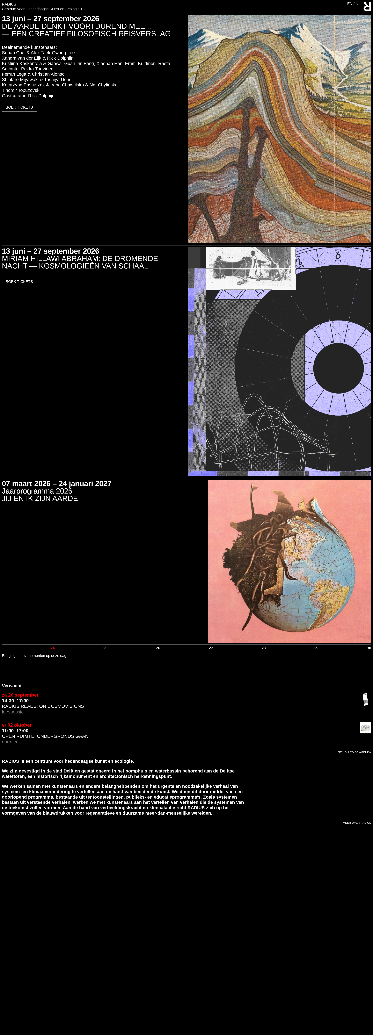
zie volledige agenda (354, 752)
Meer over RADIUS (357, 822)
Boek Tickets (19, 107)
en (350, 4)
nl (358, 4)
